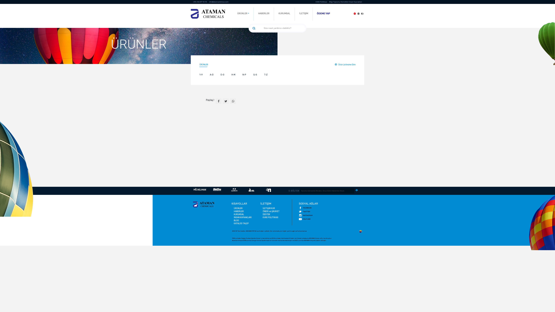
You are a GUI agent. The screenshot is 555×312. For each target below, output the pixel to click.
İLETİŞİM (303, 13)
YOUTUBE (307, 219)
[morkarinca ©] (360, 231)
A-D (211, 75)
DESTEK (266, 214)
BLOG (236, 220)
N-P (244, 75)
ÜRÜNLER (203, 64)
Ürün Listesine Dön (347, 64)
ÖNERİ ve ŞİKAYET (271, 211)
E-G (222, 75)
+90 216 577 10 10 (200, 2)
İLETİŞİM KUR (269, 208)
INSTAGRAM (308, 215)
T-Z (266, 75)
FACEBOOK (307, 208)
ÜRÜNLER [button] (242, 13)
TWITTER (306, 212)
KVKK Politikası (321, 2)
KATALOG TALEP (241, 223)
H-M (233, 75)
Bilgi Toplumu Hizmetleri (339, 2)
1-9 (201, 75)
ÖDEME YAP (323, 13)
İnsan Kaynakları (355, 2)
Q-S (255, 75)
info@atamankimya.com (219, 2)
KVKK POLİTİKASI (270, 217)
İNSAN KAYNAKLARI (242, 217)
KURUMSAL (284, 13)
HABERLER (263, 13)
